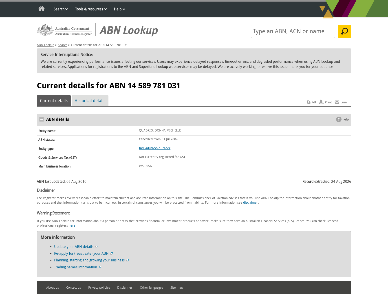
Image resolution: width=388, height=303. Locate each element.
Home (42, 9)
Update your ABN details (74, 247)
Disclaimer (124, 288)
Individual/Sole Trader (154, 148)
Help (117, 9)
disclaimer (250, 203)
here (72, 225)
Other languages (151, 288)
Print (328, 102)
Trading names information (76, 267)
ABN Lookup (45, 45)
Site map (176, 288)
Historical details (90, 100)
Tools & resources (89, 9)
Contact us (73, 288)
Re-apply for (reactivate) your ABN (82, 253)
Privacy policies (99, 288)
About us (52, 288)
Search (59, 9)
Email (344, 102)
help (345, 119)
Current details (54, 100)
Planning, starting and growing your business (90, 260)
